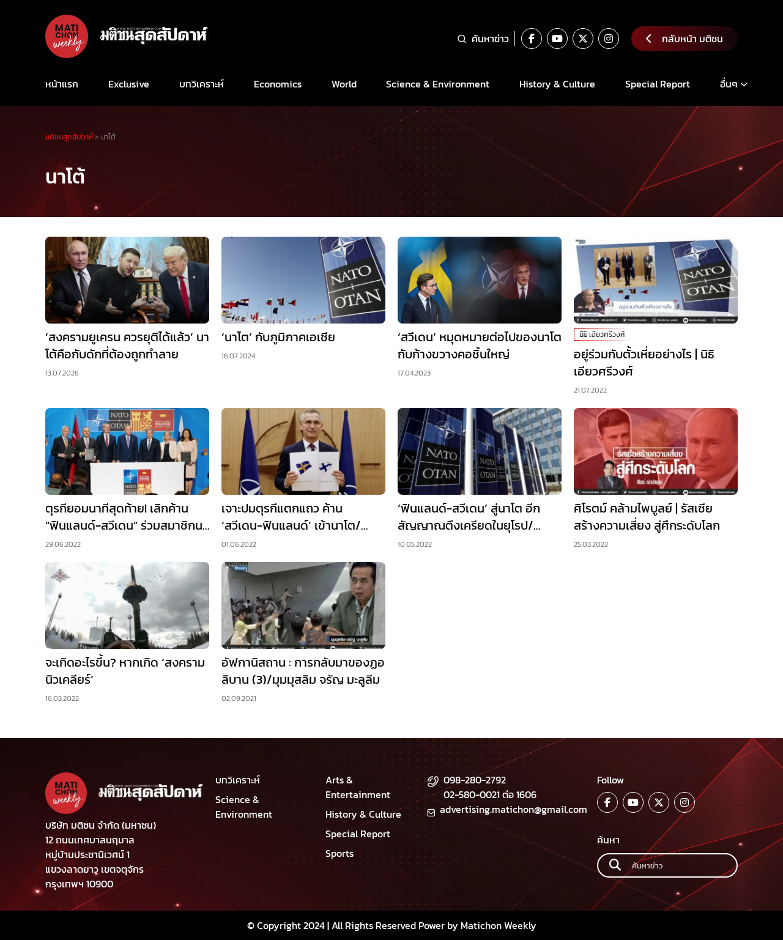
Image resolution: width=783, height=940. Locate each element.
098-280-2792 (474, 779)
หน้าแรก (61, 83)
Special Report (657, 83)
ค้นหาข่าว (490, 38)
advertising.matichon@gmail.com (513, 809)
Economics (278, 83)
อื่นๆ (729, 83)
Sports (339, 853)
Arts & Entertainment (357, 787)
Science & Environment (437, 83)
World (344, 83)
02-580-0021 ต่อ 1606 (489, 794)
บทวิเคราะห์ (201, 83)
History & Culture (557, 83)
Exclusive (128, 83)
